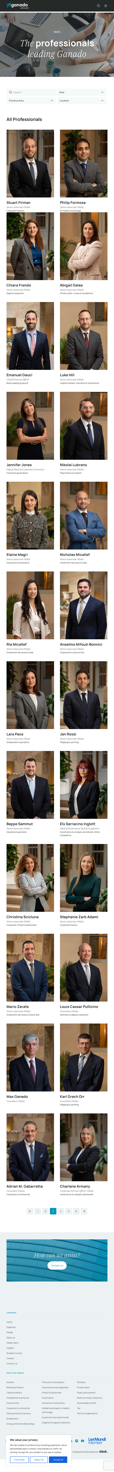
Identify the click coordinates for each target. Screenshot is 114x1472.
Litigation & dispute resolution (56, 1422)
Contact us (57, 1265)
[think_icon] (102, 1452)
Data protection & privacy (19, 1413)
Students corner (14, 1353)
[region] (38, 1450)
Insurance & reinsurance (53, 1403)
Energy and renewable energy (20, 1423)
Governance (47, 1397)
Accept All (58, 1459)
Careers (10, 1358)
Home (9, 1322)
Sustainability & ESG (86, 1403)
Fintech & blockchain (51, 1392)
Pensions (81, 1382)
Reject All (38, 1459)
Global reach (12, 1342)
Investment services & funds (55, 1417)
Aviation (10, 1382)
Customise (19, 1459)
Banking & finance (15, 1387)
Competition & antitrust (18, 1397)
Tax (78, 1408)
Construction (13, 1403)
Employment (12, 1418)
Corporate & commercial (18, 1408)
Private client (83, 1387)
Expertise (11, 1327)
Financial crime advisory (53, 1382)
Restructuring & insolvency (89, 1397)
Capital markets (14, 1392)
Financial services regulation (55, 1387)
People (10, 1332)
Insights (10, 1347)
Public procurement (86, 1392)
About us (11, 1337)
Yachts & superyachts (87, 1413)
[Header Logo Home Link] (18, 6)
